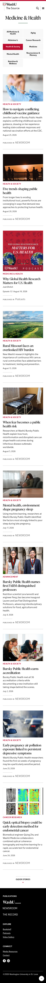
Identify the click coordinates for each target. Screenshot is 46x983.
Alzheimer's (13, 40)
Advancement (10, 577)
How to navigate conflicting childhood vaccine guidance (21, 111)
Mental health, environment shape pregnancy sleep (21, 507)
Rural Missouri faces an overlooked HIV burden (18, 347)
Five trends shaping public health (20, 190)
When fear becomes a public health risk (21, 424)
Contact (6, 955)
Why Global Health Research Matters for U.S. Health (21, 281)
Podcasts (6, 933)
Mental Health (13, 54)
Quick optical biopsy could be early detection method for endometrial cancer (22, 826)
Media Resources (10, 952)
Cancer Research (33, 40)
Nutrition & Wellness (13, 63)
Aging (33, 33)
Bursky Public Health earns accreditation (21, 670)
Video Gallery (8, 937)
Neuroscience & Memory (33, 54)
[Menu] (43, 6)
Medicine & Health (13, 274)
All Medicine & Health (13, 33)
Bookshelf (7, 929)
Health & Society (13, 47)
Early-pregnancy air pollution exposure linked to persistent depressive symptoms (22, 749)
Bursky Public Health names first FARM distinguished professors (21, 585)
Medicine (33, 47)
